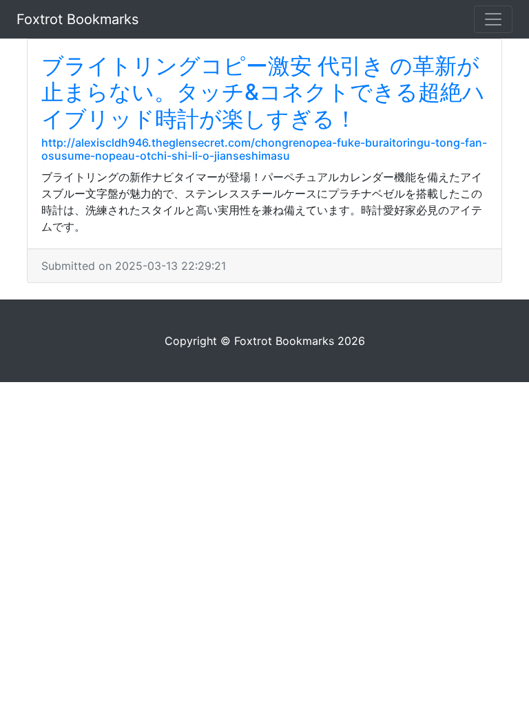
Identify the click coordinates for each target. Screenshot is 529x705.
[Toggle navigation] (493, 19)
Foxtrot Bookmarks (77, 19)
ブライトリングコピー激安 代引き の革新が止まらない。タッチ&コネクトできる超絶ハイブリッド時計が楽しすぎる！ (263, 92)
